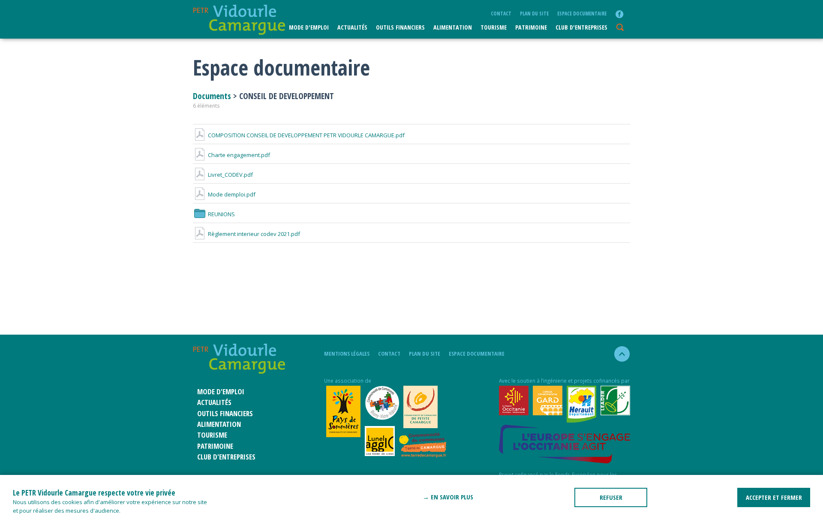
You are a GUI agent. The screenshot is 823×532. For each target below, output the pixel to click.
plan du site (534, 13)
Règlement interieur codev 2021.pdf (254, 234)
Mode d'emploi (309, 27)
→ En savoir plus (448, 497)
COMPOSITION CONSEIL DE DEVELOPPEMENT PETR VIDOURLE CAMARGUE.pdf (306, 135)
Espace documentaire (582, 13)
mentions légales (346, 353)
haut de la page (618, 354)
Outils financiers (400, 27)
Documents (213, 96)
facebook (619, 14)
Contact (501, 13)
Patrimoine (531, 27)
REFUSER (611, 497)
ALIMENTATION (452, 27)
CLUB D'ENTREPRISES (581, 27)
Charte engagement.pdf (239, 155)
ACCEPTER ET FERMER (774, 497)
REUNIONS (221, 214)
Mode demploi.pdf (231, 194)
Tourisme (494, 27)
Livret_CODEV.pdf (230, 174)
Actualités (352, 27)
